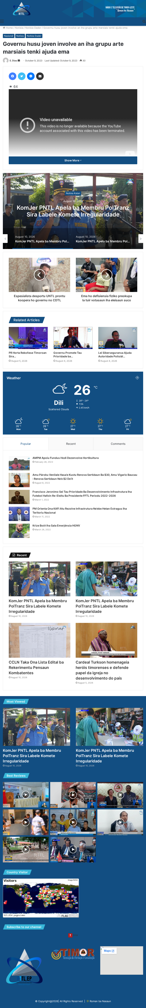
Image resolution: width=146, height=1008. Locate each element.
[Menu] (2, 21)
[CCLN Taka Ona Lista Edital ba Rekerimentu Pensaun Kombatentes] (39, 640)
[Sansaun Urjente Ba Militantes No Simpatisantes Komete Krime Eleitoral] (73, 822)
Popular (26, 444)
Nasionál (8, 35)
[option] (73, 211)
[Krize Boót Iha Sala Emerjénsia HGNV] (19, 531)
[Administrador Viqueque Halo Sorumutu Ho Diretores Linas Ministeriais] (120, 822)
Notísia (19, 27)
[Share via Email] (40, 76)
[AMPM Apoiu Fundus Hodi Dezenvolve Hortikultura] (19, 463)
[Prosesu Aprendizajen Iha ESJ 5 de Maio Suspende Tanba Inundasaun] (26, 850)
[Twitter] (21, 76)
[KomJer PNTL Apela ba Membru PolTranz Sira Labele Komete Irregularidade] (39, 578)
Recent (71, 444)
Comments (118, 444)
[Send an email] (19, 60)
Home (9, 27)
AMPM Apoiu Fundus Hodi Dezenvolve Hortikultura (66, 457)
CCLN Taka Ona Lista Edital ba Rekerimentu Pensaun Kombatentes (36, 667)
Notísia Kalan (73, 193)
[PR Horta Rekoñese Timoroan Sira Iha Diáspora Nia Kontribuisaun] (28, 338)
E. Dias (13, 60)
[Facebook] (12, 76)
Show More (72, 160)
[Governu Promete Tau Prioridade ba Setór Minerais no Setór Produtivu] (72, 338)
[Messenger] (31, 76)
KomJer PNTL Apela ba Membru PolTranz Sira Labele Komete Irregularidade (73, 211)
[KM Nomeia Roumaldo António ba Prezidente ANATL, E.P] (73, 850)
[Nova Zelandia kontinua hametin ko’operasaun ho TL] (120, 795)
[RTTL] (73, 8)
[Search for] (144, 21)
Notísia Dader (33, 27)
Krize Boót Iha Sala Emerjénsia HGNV (56, 525)
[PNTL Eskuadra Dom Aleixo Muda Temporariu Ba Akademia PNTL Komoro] (26, 822)
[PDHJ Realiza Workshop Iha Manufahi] (26, 794)
